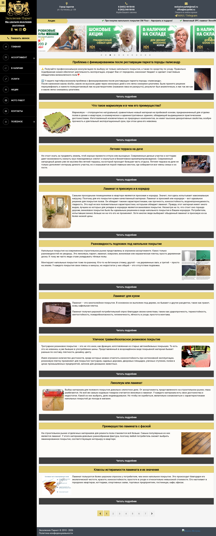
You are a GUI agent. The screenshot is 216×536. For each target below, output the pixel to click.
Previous (42, 39)
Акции (14, 90)
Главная (16, 47)
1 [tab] (102, 54)
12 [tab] (150, 54)
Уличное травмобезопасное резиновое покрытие (126, 339)
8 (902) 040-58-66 (126, 9)
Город (66, 6)
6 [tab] (124, 54)
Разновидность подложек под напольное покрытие (126, 244)
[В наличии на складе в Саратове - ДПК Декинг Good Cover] (180, 38)
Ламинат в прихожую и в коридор (126, 188)
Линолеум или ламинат (126, 383)
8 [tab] (133, 54)
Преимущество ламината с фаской (126, 426)
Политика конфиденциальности (56, 533)
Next (210, 39)
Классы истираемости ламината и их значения (126, 469)
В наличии (17, 68)
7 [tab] (128, 54)
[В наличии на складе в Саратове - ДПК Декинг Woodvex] (126, 38)
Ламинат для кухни (126, 296)
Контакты (17, 111)
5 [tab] (119, 54)
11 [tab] (146, 54)
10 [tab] (141, 54)
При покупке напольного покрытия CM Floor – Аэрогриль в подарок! (122, 21)
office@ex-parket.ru (186, 9)
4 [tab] (115, 54)
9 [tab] (137, 54)
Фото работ (18, 101)
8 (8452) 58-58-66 (126, 6)
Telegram (191, 15)
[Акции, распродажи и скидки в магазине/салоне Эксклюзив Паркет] (72, 38)
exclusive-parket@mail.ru (186, 6)
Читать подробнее (126, 96)
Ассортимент (19, 58)
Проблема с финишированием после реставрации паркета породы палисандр (126, 62)
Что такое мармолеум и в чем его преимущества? (126, 105)
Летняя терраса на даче (126, 149)
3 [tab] (110, 54)
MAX (181, 15)
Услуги (15, 79)
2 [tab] (106, 54)
